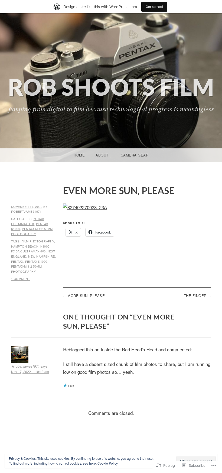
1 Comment (20, 279)
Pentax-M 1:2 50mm (37, 228)
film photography (37, 241)
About (102, 155)
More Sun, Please (86, 295)
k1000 (45, 246)
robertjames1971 (26, 211)
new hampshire (41, 256)
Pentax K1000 (36, 261)
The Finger (195, 295)
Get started (154, 7)
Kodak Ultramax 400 (28, 251)
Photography (23, 234)
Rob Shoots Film (111, 87)
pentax (17, 261)
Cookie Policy (107, 463)
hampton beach (25, 246)
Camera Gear (135, 155)
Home (79, 155)
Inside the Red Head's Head (129, 349)
